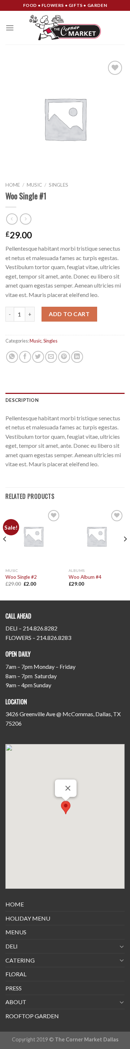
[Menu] (9, 28)
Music (34, 185)
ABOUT (15, 1001)
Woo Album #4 (85, 577)
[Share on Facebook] (25, 357)
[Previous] (5, 553)
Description (22, 400)
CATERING (20, 960)
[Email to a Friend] (51, 357)
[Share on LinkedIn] (77, 357)
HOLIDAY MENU (27, 918)
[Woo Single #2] (33, 536)
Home (12, 185)
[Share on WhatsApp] (12, 357)
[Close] (68, 788)
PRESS (13, 988)
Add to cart (69, 313)
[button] (65, 807)
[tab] (65, 400)
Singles (58, 185)
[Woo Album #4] (97, 536)
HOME (14, 904)
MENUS (15, 932)
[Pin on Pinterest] (64, 357)
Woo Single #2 (21, 577)
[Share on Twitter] (38, 357)
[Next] (125, 553)
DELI (11, 946)
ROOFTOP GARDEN (32, 1015)
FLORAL (15, 974)
